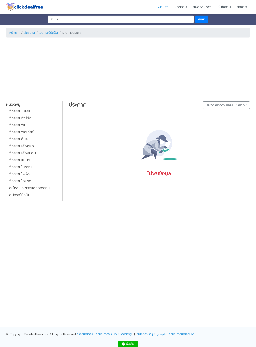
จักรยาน (29, 32)
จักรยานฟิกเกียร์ (21, 132)
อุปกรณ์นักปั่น (48, 32)
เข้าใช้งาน (224, 6)
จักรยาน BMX (19, 111)
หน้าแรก (162, 6)
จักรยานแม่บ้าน (20, 160)
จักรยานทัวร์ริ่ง (20, 118)
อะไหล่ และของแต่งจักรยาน (29, 188)
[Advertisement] (126, 69)
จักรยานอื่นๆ (18, 139)
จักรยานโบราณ (20, 167)
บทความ (180, 6)
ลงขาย (242, 6)
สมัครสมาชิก (202, 6)
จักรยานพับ (17, 125)
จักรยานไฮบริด (20, 181)
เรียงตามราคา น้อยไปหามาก (225, 105)
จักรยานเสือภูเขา (21, 146)
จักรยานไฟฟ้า (19, 174)
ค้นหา (202, 19)
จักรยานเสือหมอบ (22, 153)
